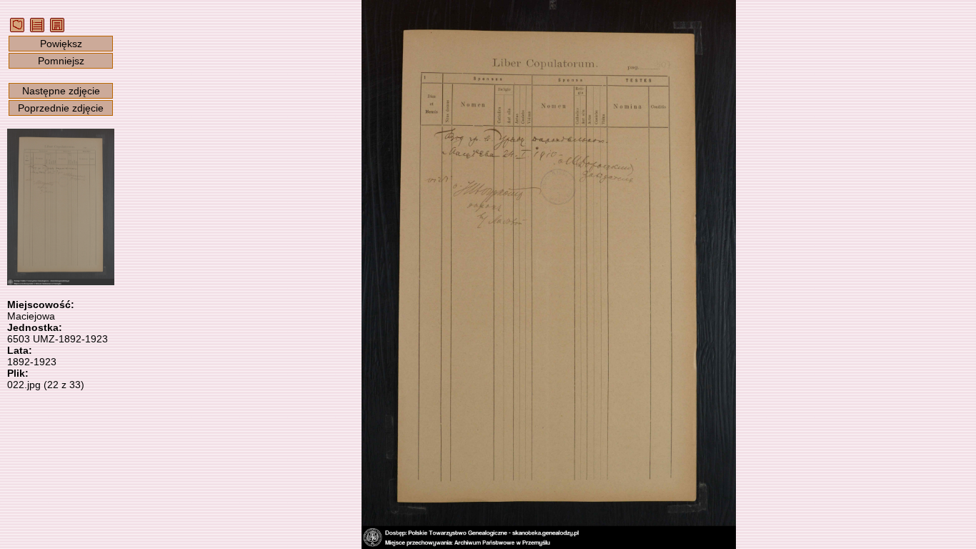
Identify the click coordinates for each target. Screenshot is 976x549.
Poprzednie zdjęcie (61, 108)
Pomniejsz (61, 60)
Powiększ (61, 43)
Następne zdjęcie (61, 91)
